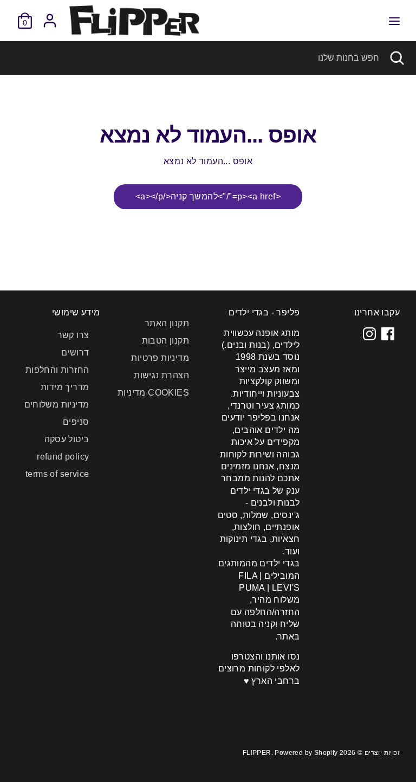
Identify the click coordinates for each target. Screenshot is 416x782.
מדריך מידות (65, 387)
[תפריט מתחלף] (394, 20)
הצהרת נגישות (161, 375)
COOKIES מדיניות (153, 392)
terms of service (57, 474)
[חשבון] (50, 15)
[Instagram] (369, 333)
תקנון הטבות (165, 340)
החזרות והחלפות (57, 369)
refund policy (63, 456)
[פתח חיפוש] (397, 58)
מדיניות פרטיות (160, 358)
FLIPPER (257, 753)
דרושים (75, 352)
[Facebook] (387, 333)
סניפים (76, 421)
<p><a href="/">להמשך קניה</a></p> (208, 196)
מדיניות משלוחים (56, 404)
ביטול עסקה (66, 439)
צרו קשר (73, 335)
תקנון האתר (167, 323)
